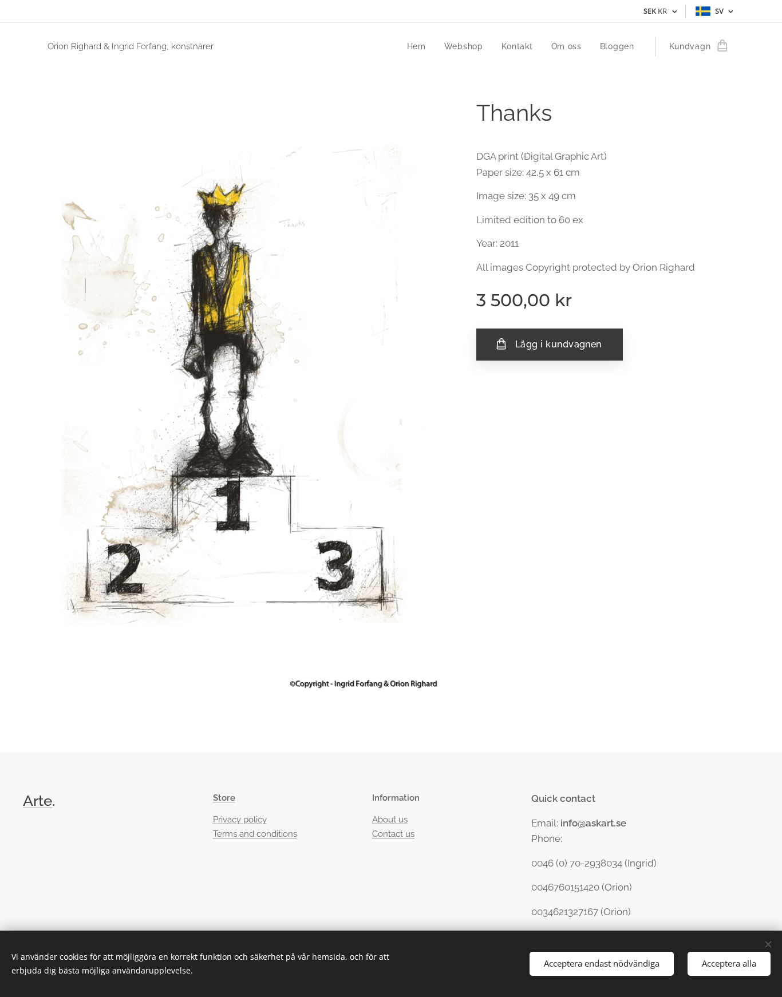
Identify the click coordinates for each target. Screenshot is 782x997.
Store (224, 798)
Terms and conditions (255, 834)
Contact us (393, 834)
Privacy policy (240, 819)
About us (390, 819)
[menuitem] (419, 46)
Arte (37, 800)
